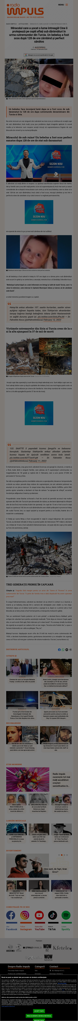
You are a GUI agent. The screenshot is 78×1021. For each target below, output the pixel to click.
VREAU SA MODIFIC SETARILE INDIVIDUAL (39, 1016)
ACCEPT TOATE (39, 1011)
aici (63, 989)
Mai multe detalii (62, 983)
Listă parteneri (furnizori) (8, 1006)
